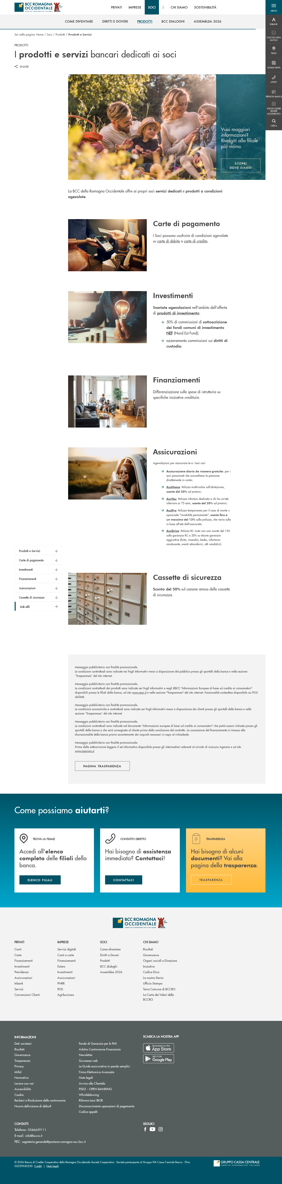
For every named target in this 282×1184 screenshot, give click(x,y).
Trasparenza (22, 1060)
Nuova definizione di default (32, 1106)
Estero (61, 966)
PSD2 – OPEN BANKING (108, 1089)
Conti (17, 949)
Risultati (148, 949)
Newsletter (101, 1055)
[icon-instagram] (161, 1129)
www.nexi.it (139, 692)
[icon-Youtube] (152, 1129)
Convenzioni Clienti (27, 994)
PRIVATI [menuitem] (116, 7)
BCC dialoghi (108, 966)
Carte (17, 955)
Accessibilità (22, 1089)
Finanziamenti (23, 960)
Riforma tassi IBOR (91, 1100)
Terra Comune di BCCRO (159, 989)
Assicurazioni (23, 977)
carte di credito (195, 241)
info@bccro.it (33, 1135)
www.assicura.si (84, 751)
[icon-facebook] (145, 1129)
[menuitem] (79, 21)
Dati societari (23, 1043)
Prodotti (60, 34)
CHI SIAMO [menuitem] (179, 7)
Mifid (17, 1072)
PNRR (61, 983)
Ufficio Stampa (152, 983)
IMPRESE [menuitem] (135, 7)
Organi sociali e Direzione (160, 960)
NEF (169, 333)
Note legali (86, 1077)
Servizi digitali (66, 949)
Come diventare (110, 949)
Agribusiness (65, 994)
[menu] (164, 7)
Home (40, 34)
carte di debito (168, 241)
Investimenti (22, 966)
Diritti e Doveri (109, 955)
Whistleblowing (104, 1094)
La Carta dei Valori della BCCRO (158, 996)
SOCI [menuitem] (152, 7)
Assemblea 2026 (111, 972)
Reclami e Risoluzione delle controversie (39, 1100)
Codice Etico (151, 972)
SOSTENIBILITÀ (205, 7)
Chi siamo (150, 942)
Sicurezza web (88, 1060)
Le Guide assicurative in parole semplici (104, 1066)
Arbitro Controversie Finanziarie (108, 1049)
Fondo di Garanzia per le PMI (108, 1043)
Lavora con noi (24, 1083)
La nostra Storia (153, 977)
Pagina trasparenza (102, 766)
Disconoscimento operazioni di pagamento (106, 1106)
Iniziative (149, 966)
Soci (49, 34)
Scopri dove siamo (241, 165)
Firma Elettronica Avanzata (96, 1072)
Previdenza (21, 972)
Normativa (21, 1077)
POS (60, 989)
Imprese (63, 942)
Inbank (18, 983)
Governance (151, 955)
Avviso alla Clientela (92, 1083)
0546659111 (37, 1129)
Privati (19, 942)
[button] (273, 7)
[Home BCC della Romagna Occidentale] (38, 7)
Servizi (18, 989)
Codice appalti (88, 1111)
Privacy (19, 1066)
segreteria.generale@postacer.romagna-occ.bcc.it (54, 1141)
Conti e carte (65, 955)
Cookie (19, 1094)
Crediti (38, 1166)
